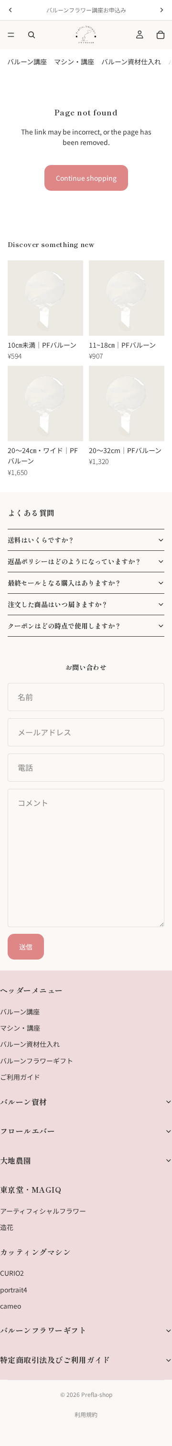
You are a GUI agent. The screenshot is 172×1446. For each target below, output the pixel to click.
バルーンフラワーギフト (36, 1060)
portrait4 (13, 1289)
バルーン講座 (27, 61)
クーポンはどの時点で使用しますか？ (64, 625)
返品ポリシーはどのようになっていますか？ (74, 561)
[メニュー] (11, 35)
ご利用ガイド (20, 1077)
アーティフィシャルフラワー (43, 1211)
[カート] (160, 34)
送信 (25, 946)
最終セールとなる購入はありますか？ (64, 583)
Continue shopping (86, 178)
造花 (6, 1227)
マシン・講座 (74, 61)
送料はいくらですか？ (41, 540)
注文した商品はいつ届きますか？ (58, 604)
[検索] (31, 34)
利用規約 (86, 1414)
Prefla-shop (96, 1394)
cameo (10, 1306)
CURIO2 (12, 1273)
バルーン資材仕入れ (131, 61)
